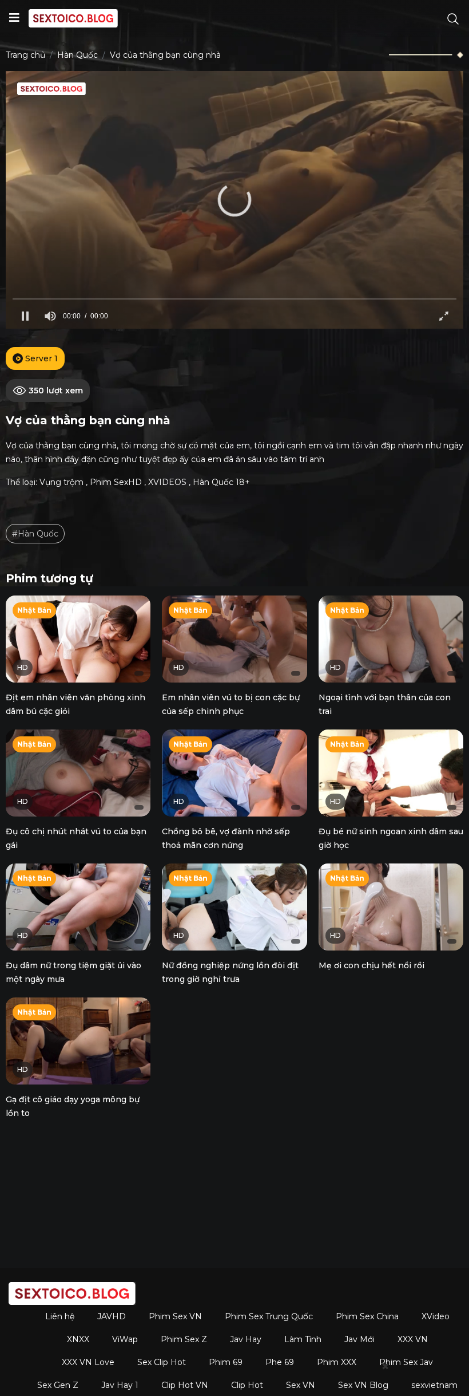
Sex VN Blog (363, 1385)
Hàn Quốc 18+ (221, 482)
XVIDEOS (167, 482)
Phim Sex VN (175, 1316)
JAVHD (111, 1316)
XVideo (436, 1316)
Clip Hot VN (184, 1385)
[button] (234, 200)
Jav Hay (245, 1339)
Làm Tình (302, 1339)
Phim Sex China (367, 1316)
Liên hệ (59, 1316)
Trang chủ (25, 55)
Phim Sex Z (184, 1339)
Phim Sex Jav (406, 1362)
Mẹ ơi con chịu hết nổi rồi (371, 965)
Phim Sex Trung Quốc (269, 1316)
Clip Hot (247, 1385)
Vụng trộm (61, 482)
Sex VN (300, 1385)
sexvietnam (434, 1385)
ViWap (125, 1339)
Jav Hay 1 (119, 1385)
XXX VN (413, 1339)
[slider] (234, 298)
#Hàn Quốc (35, 534)
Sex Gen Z (57, 1385)
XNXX (78, 1339)
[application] (234, 200)
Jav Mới (359, 1339)
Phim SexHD (116, 482)
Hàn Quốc (77, 55)
